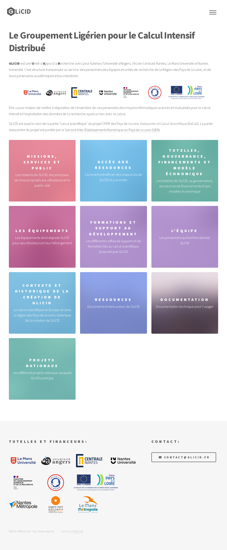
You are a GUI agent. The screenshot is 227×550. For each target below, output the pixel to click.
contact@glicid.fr (187, 457)
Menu (213, 12)
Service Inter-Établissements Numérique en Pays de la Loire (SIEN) (112, 130)
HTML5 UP (77, 531)
